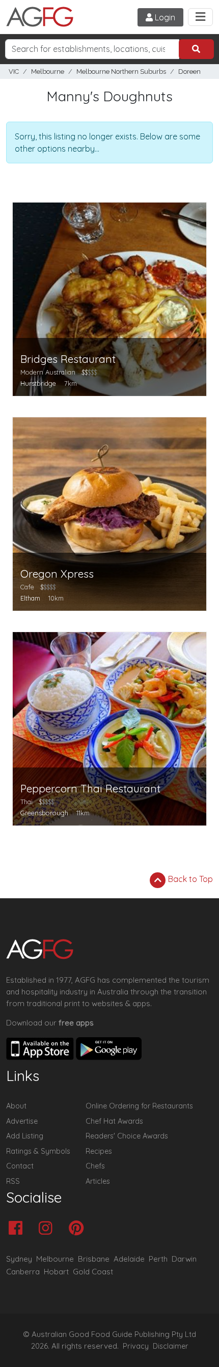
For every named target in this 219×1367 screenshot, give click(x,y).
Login (164, 17)
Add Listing (24, 1136)
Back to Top (189, 879)
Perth (158, 1259)
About (16, 1105)
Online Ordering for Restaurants (139, 1105)
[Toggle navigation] (200, 17)
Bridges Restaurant (68, 359)
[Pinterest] (78, 1228)
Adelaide (129, 1259)
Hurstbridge (38, 383)
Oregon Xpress (57, 574)
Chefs (95, 1166)
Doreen (189, 71)
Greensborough (44, 813)
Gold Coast (93, 1271)
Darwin (184, 1259)
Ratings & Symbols (38, 1151)
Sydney (19, 1259)
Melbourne (47, 71)
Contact (20, 1166)
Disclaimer (170, 1346)
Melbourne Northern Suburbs (121, 71)
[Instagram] (48, 1228)
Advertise (22, 1121)
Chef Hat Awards (114, 1121)
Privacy (136, 1346)
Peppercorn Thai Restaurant (90, 788)
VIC (14, 71)
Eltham (30, 598)
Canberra (23, 1271)
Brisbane (94, 1259)
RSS (13, 1181)
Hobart (56, 1271)
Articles (98, 1181)
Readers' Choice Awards (127, 1136)
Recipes (99, 1151)
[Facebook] (18, 1228)
